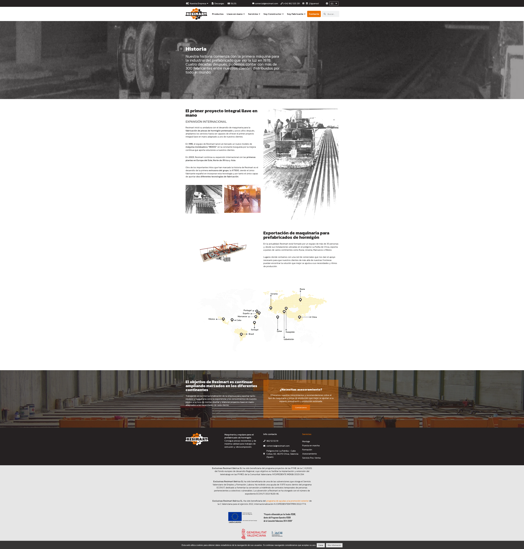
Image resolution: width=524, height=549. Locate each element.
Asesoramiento (309, 453)
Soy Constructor (273, 14)
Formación (307, 449)
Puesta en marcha (311, 445)
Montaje (306, 441)
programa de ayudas (276, 500)
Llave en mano (235, 14)
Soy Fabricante (295, 14)
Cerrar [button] (320, 545)
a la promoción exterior (298, 500)
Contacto (314, 14)
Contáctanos (301, 407)
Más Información (334, 545)
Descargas (218, 3)
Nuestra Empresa (197, 3)
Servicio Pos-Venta (311, 457)
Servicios (253, 14)
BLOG (233, 3)
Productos (218, 14)
